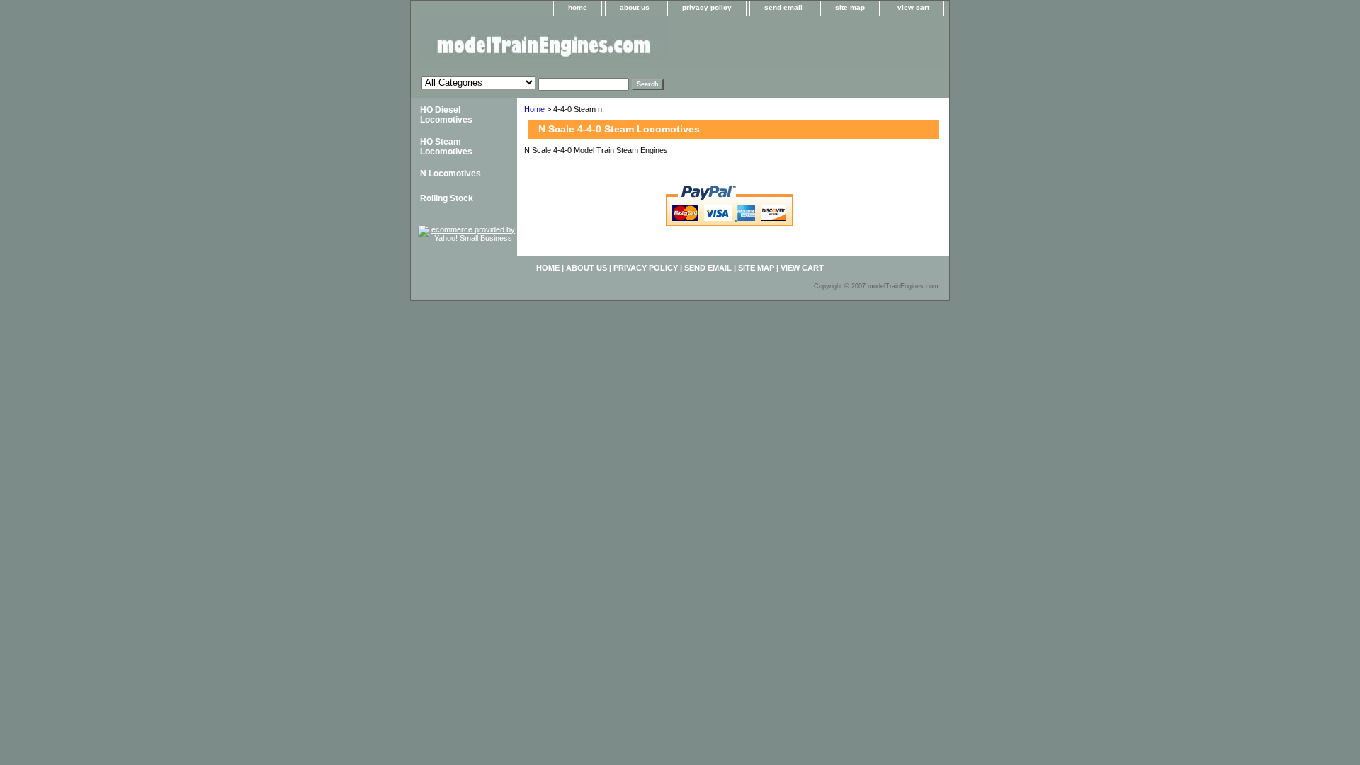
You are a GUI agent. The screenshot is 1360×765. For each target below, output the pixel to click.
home (577, 7)
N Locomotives (450, 173)
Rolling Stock (446, 198)
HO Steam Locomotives (446, 147)
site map (850, 7)
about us (635, 7)
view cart (913, 7)
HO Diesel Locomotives (446, 115)
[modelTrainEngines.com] (588, 42)
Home (534, 109)
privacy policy (707, 7)
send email (783, 7)
